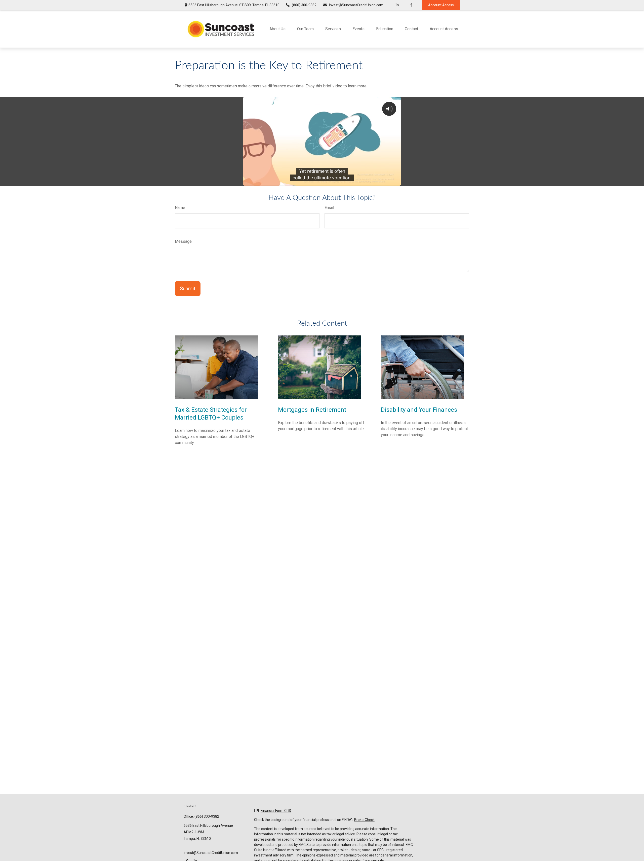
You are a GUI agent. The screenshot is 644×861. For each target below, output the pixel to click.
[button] (277, 29)
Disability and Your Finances (419, 409)
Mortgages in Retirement (312, 409)
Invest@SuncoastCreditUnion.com (356, 5)
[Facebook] (411, 5)
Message (183, 241)
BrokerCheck (364, 820)
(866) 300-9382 (304, 5)
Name (180, 207)
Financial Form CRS (276, 811)
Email (329, 207)
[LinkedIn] (397, 5)
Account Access (441, 5)
